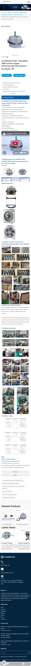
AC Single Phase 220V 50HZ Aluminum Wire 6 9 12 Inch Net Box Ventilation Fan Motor (22, 524)
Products (3, 609)
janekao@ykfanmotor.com (7, 572)
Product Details (8, 97)
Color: (4, 89)
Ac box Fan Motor (7, 524)
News (2, 617)
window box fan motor (8, 497)
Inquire (8, 75)
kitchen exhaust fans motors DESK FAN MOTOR (13, 487)
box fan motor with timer (9, 494)
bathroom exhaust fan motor (10, 483)
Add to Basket (19, 75)
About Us (3, 613)
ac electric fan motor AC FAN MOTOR (12, 480)
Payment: (5, 87)
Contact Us (3, 619)
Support (3, 615)
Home (2, 607)
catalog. (13, 459)
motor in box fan (7, 491)
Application (3, 611)
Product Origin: (7, 85)
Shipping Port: (7, 91)
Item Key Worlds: (7, 83)
